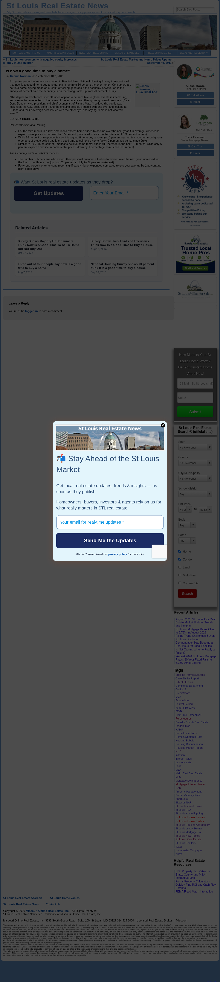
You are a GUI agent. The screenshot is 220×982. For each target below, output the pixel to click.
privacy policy (117, 554)
